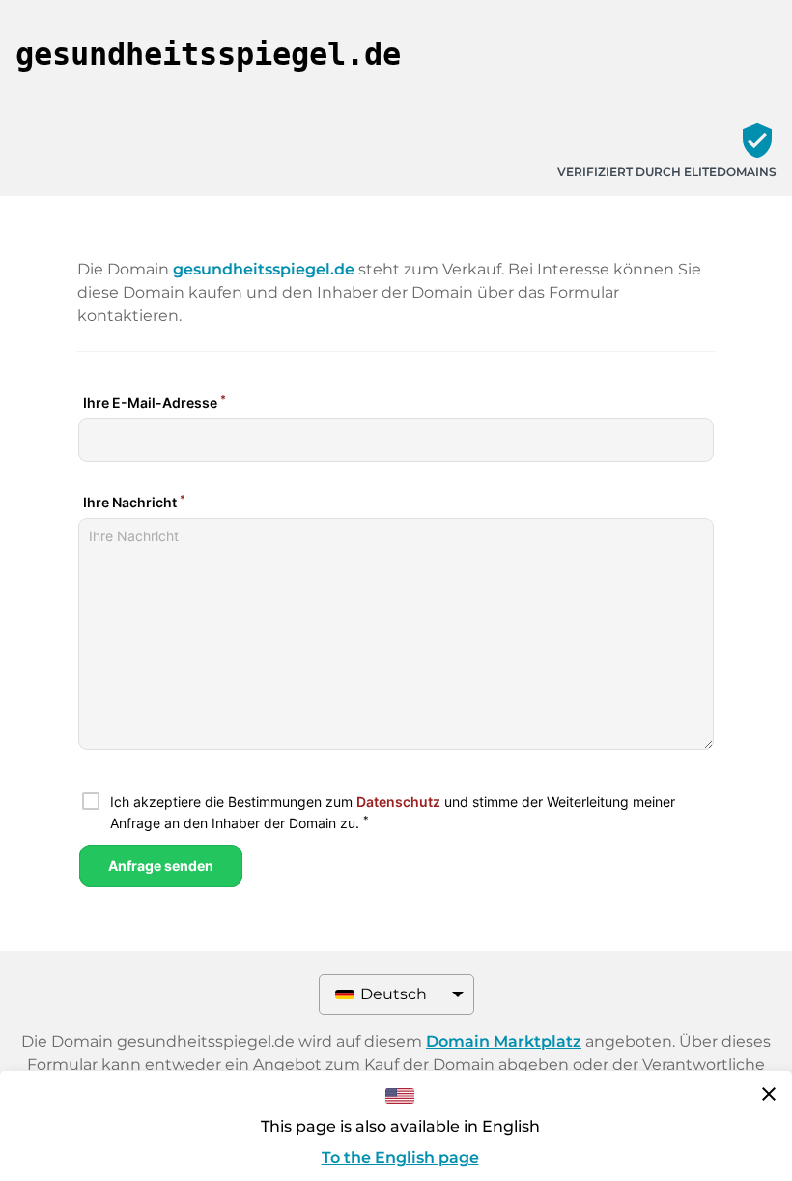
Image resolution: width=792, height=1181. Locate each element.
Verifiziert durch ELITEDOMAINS (667, 171)
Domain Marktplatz (503, 1041)
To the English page (400, 1157)
